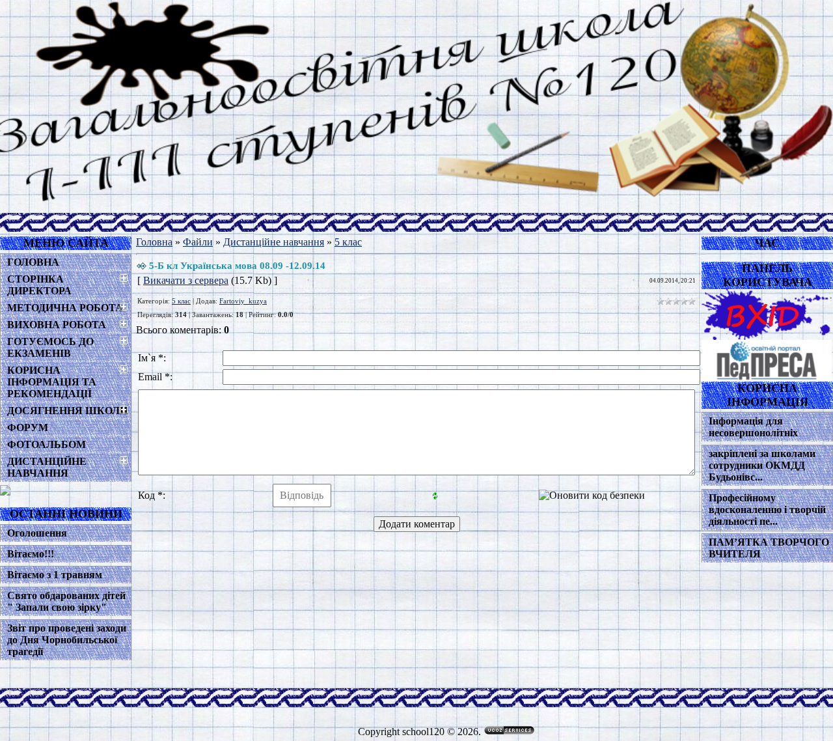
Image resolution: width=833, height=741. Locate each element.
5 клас (348, 241)
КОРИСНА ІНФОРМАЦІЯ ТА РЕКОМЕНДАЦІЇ (51, 382)
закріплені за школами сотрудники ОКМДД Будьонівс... (762, 465)
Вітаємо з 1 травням (54, 574)
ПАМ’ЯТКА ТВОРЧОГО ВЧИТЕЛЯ (769, 548)
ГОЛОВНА (33, 262)
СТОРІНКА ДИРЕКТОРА (39, 284)
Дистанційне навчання (273, 241)
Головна (154, 241)
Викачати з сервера (185, 280)
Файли (198, 241)
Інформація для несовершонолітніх (753, 426)
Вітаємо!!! (30, 553)
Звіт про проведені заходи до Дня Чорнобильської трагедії (66, 639)
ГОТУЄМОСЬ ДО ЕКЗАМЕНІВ (50, 347)
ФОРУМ (27, 427)
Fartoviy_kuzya (243, 301)
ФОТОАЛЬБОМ (46, 444)
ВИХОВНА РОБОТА (56, 324)
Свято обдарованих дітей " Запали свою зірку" (66, 601)
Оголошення (37, 532)
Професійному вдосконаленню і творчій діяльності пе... (767, 509)
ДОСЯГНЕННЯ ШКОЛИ (67, 410)
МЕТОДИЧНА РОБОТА (65, 307)
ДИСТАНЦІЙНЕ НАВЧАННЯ (47, 467)
